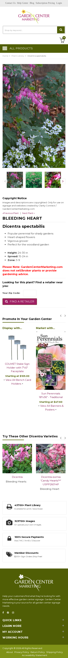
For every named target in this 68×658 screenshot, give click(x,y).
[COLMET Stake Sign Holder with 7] (45, 345)
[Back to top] (64, 652)
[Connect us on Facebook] (4, 613)
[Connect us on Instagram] (14, 613)
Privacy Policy (21, 652)
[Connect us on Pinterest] (9, 613)
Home (5, 56)
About (9, 652)
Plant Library (18, 56)
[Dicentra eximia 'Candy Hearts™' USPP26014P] (20, 458)
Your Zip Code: (11, 293)
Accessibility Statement (34, 655)
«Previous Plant (10, 213)
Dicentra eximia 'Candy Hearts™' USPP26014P (20, 480)
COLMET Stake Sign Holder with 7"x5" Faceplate (45, 367)
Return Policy (38, 652)
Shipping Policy (54, 652)
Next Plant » (28, 213)
